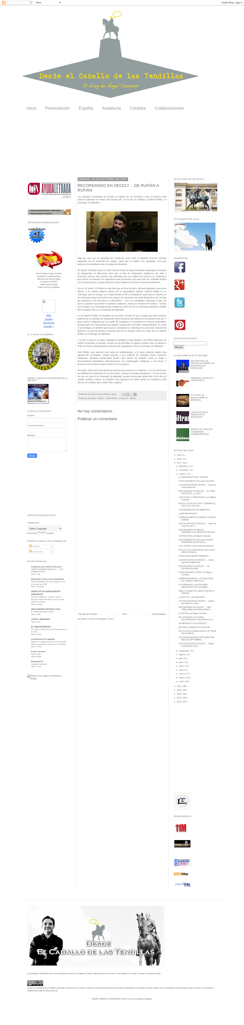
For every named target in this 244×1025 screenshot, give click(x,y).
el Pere (124, 288)
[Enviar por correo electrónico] (123, 394)
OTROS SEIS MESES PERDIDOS (193, 556)
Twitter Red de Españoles (49, 287)
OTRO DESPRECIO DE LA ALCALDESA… (197, 481)
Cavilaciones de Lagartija (43, 639)
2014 (179, 694)
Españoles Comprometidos (49, 276)
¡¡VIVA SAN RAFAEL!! (188, 513)
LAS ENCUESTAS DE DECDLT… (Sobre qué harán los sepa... (196, 602)
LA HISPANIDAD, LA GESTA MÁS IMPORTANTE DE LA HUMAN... (194, 586)
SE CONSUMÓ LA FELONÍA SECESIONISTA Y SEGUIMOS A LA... (196, 618)
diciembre (183, 466)
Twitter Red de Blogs (49, 284)
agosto (182, 654)
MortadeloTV (37, 661)
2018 (179, 459)
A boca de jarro (38, 651)
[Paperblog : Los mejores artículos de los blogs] (182, 887)
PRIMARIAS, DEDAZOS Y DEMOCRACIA (202, 379)
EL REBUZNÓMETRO (41, 627)
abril (181, 670)
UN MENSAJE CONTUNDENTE (193, 623)
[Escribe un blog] (127, 394)
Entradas (35, 546)
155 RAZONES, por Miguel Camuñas (195, 536)
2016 (179, 686)
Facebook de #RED (48, 282)
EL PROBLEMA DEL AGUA (42, 612)
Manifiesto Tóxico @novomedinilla (47, 579)
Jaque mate (36, 654)
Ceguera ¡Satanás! (39, 664)
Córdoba (138, 108)
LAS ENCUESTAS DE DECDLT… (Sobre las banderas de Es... (196, 644)
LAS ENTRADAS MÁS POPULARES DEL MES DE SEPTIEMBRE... (197, 638)
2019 (179, 455)
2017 (179, 463)
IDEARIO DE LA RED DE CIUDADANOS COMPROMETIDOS (202, 431)
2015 (179, 690)
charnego (92, 398)
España (86, 108)
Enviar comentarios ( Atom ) (102, 619)
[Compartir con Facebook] (135, 394)
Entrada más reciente (87, 614)
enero (182, 681)
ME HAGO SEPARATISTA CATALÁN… (195, 627)
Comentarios (37, 552)
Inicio (31, 108)
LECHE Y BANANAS (40, 619)
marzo (182, 674)
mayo (182, 666)
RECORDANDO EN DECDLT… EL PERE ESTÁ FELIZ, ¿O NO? (197, 492)
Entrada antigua (159, 614)
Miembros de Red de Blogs (49, 279)
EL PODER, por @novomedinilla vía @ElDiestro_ (199, 397)
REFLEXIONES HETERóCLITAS (45, 609)
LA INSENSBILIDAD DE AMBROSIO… (195, 510)
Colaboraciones (169, 108)
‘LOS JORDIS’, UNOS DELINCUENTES (196, 546)
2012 (179, 702)
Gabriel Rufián (111, 398)
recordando (124, 398)
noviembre (184, 470)
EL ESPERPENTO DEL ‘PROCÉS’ (193, 477)
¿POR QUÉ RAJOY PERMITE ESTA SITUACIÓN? (199, 414)
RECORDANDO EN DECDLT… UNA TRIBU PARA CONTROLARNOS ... (195, 608)
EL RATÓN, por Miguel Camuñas (193, 613)
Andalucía (111, 108)
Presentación (57, 108)
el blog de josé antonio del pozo (46, 567)
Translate (49, 533)
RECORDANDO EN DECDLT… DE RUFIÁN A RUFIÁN (194, 567)
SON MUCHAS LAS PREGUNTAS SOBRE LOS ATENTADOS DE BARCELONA (203, 364)
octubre (182, 474)
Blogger (148, 999)
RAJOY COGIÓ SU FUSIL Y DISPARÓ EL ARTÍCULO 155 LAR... (197, 504)
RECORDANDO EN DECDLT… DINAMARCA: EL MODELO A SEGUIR (197, 531)
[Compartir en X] (131, 394)
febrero (182, 678)
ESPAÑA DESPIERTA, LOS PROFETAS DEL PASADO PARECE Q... (196, 579)
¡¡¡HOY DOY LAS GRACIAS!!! (192, 597)
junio (181, 662)
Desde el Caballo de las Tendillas (41, 988)
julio (181, 658)
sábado (133, 398)
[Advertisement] (122, 147)
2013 (179, 698)
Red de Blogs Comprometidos (49, 273)
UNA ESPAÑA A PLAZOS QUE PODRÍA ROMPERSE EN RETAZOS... (196, 541)
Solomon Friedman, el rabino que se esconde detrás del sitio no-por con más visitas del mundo (47, 599)
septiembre (184, 651)
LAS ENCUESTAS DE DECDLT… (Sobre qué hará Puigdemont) (196, 561)
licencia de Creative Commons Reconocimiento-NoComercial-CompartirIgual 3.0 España (106, 988)
